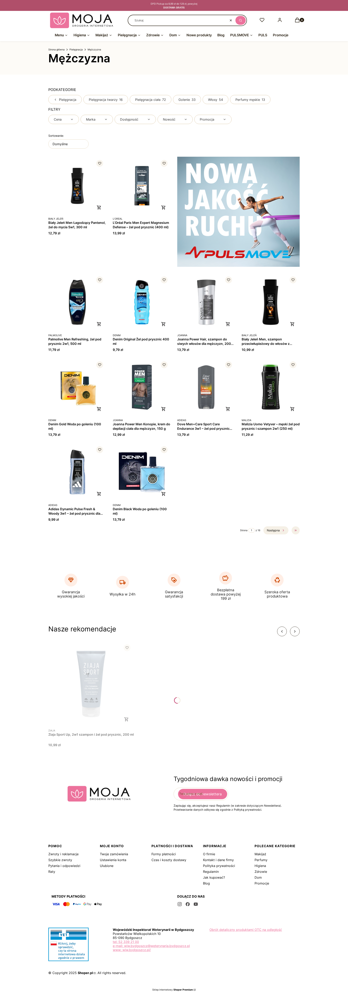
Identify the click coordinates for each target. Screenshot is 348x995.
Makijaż (260, 854)
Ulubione (106, 866)
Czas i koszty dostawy (168, 860)
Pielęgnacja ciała (150, 100)
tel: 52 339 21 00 (126, 942)
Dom (258, 877)
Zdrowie (261, 872)
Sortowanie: (56, 135)
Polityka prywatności (219, 866)
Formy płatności (163, 854)
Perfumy (261, 860)
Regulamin (211, 872)
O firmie (209, 854)
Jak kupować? (214, 877)
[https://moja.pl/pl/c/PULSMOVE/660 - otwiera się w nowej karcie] (238, 212)
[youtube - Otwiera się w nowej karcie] (195, 904)
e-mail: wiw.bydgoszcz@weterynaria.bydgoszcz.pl (151, 946)
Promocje (262, 883)
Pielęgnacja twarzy (106, 100)
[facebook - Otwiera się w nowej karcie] (187, 904)
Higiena (260, 866)
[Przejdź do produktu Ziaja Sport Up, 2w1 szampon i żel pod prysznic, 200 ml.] (91, 684)
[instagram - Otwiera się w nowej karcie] (179, 904)
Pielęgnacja (76, 49)
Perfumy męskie (250, 100)
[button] (240, 20)
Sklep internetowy (172, 989)
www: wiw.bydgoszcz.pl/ (132, 950)
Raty (51, 872)
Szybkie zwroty (60, 860)
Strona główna (56, 49)
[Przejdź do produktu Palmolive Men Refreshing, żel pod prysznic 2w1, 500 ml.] (77, 302)
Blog (206, 883)
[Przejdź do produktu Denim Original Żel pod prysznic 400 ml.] (142, 302)
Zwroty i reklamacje (63, 854)
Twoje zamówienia (114, 854)
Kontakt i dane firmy (218, 860)
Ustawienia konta (113, 860)
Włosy (215, 100)
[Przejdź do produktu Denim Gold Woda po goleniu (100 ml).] (77, 387)
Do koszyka (99, 207)
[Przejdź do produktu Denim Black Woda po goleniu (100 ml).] (142, 472)
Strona (244, 530)
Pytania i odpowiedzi (64, 866)
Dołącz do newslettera (202, 794)
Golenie (187, 100)
